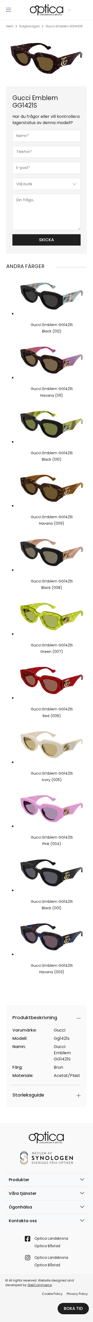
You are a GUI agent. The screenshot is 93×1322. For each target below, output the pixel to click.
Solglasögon (29, 26)
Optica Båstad (47, 1245)
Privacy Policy (77, 1294)
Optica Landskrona (51, 1238)
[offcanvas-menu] (8, 10)
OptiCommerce (39, 1285)
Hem (9, 26)
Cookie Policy (52, 1294)
